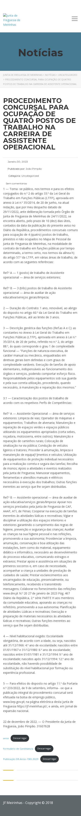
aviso (6, 738)
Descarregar (20, 738)
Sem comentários (16, 183)
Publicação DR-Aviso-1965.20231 (21, 758)
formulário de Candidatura (18, 748)
